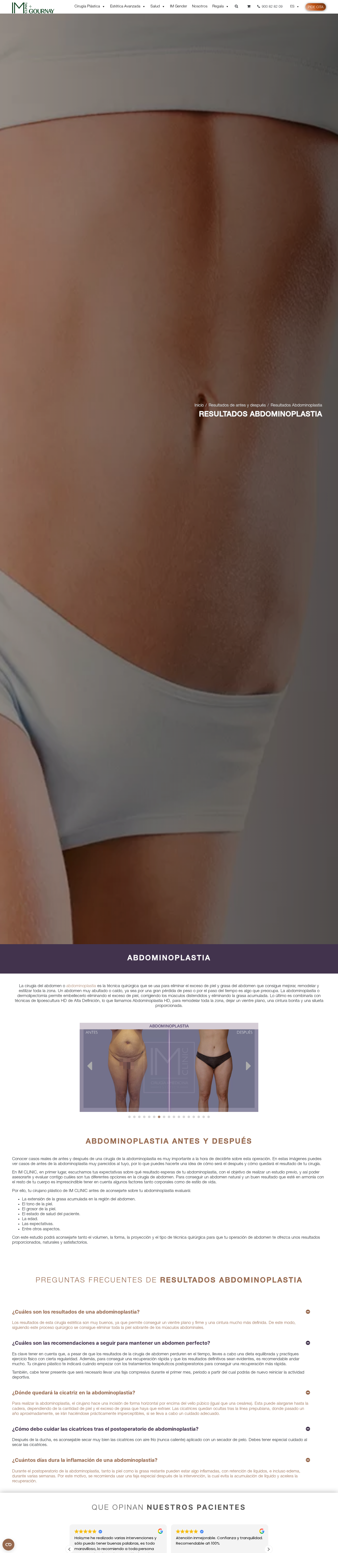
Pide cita (315, 7)
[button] (129, 1116)
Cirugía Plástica (87, 6)
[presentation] (89, 1067)
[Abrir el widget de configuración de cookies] (8, 1545)
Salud (155, 6)
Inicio (199, 406)
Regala (218, 6)
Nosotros (199, 6)
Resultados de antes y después (237, 406)
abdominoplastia (81, 986)
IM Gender (178, 6)
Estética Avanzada (125, 6)
